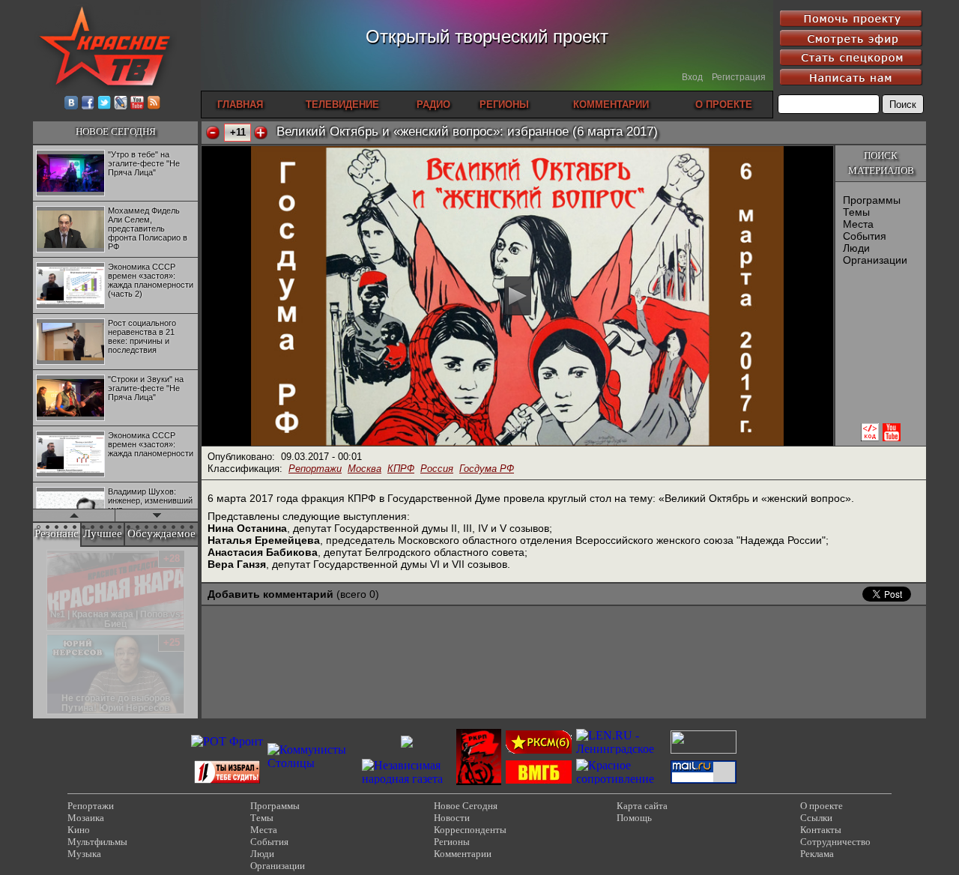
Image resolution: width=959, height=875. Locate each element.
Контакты (820, 829)
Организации (875, 260)
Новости (452, 817)
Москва (364, 468)
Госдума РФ (486, 468)
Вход (692, 77)
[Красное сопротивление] (621, 778)
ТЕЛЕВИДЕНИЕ (342, 104)
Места (858, 224)
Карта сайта (642, 805)
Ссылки (816, 817)
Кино (78, 829)
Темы (856, 212)
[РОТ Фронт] (227, 741)
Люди (856, 248)
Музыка (84, 853)
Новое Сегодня (465, 805)
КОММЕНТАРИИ (611, 104)
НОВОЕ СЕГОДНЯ (116, 131)
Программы (872, 200)
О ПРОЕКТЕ (723, 104)
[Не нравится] (213, 132)
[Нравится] (260, 132)
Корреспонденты (470, 829)
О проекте (821, 805)
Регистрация (739, 77)
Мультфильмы (97, 841)
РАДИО (433, 104)
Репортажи (315, 468)
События (864, 236)
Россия (436, 468)
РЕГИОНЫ (504, 104)
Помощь (634, 817)
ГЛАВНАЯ (240, 104)
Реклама (817, 853)
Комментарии (462, 853)
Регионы (452, 841)
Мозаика (85, 817)
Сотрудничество (835, 841)
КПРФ (400, 468)
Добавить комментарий (270, 594)
